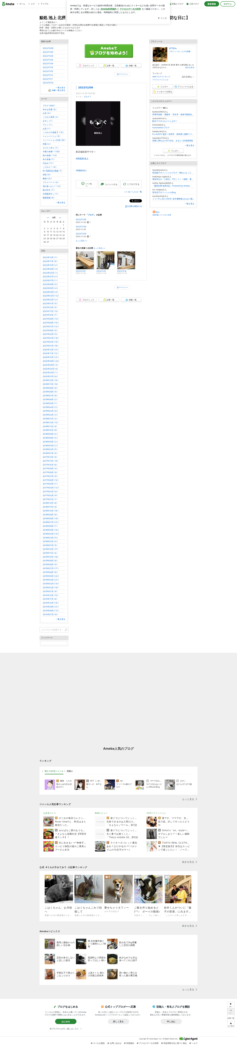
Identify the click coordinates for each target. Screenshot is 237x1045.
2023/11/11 (48, 79)
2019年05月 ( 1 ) (50, 403)
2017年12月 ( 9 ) (50, 457)
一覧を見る (189, 145)
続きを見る (189, 67)
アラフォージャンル (160, 80)
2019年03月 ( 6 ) (50, 411)
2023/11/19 (48, 67)
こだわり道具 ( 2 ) (50, 117)
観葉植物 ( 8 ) (48, 197)
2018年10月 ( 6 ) (50, 430)
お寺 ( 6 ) (46, 113)
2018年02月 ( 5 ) (50, 449)
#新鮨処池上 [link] (82, 158)
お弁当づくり (49, 813)
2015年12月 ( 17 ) (50, 549)
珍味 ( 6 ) (46, 174)
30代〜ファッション (156, 813)
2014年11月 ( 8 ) (50, 599)
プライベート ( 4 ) (50, 182)
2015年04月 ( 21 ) (51, 580)
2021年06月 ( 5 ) (50, 330)
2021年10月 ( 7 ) (50, 315)
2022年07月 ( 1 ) (50, 280)
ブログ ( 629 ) (49, 105)
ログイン (228, 4)
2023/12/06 (85, 87)
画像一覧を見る (58, 90)
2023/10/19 (48, 82)
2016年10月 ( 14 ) (50, 511)
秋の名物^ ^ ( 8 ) (50, 155)
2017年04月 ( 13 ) (51, 487)
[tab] (54, 771)
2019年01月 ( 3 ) (50, 418)
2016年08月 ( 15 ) (50, 518)
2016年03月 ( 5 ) (50, 537)
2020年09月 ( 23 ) (51, 361)
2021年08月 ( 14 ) (51, 322)
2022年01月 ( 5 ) (50, 303)
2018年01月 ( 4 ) (50, 453)
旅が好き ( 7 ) (48, 190)
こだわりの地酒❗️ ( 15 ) (53, 132)
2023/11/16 (48, 71)
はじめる (66, 1021)
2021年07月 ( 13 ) (51, 326)
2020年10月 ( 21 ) (51, 357)
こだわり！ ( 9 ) (49, 167)
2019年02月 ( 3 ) (50, 415)
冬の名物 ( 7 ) (48, 159)
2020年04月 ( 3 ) (50, 365)
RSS (157, 212)
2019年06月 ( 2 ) (50, 399)
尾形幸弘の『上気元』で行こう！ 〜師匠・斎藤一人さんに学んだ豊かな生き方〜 (173, 179)
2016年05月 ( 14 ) (51, 530)
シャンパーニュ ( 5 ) (51, 136)
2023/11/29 (81, 219)
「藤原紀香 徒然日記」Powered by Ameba (171, 186)
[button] (231, 1024)
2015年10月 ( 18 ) (50, 557)
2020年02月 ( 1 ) (50, 372)
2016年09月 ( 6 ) (50, 514)
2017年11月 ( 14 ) (50, 461)
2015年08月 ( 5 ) (50, 564)
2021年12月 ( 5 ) (50, 307)
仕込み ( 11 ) (48, 163)
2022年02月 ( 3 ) (50, 299)
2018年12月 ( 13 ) (50, 422)
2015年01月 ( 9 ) (50, 591)
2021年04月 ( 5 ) (50, 334)
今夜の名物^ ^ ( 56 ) (51, 151)
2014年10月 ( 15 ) (50, 603)
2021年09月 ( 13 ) (51, 319)
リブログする (133, 184)
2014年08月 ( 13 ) (51, 610)
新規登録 (211, 4)
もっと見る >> (81, 241)
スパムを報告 (99, 1043)
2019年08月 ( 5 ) (50, 391)
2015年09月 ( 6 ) (50, 560)
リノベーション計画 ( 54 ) (54, 140)
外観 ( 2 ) (46, 144)
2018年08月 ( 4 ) (50, 438)
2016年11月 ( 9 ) (50, 507)
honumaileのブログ (160, 127)
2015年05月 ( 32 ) (51, 576)
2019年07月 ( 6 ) (50, 395)
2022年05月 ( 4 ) (50, 288)
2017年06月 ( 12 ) (50, 480)
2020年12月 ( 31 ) (51, 349)
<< (48, 217)
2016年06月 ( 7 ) (50, 526)
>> (60, 217)
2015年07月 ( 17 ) (50, 568)
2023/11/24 (81, 233)
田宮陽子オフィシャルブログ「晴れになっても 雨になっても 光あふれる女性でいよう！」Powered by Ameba (173, 172)
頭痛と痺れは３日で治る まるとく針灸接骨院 (172, 140)
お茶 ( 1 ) (46, 128)
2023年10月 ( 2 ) (50, 265)
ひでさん (173, 48)
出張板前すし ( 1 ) (50, 194)
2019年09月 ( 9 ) (50, 388)
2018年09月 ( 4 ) (50, 434)
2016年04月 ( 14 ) (51, 534)
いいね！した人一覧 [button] (133, 191)
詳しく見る (118, 1021)
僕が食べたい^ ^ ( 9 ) (52, 186)
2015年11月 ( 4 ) (50, 553)
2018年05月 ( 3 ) (50, 441)
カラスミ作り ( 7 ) (50, 148)
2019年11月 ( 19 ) (50, 384)
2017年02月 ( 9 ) (50, 495)
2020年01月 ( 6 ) (50, 376)
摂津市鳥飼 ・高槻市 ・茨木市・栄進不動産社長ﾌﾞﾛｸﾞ (173, 114)
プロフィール (174, 51)
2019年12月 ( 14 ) (50, 380)
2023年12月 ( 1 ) (50, 257)
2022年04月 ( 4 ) (50, 292)
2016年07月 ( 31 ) (51, 522)
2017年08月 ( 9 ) (50, 472)
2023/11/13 (48, 75)
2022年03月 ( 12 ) (51, 296)
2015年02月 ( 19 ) (50, 587)
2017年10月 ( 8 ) (50, 465)
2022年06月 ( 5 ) (50, 284)
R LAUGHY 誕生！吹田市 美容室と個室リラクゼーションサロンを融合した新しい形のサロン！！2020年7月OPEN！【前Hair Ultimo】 (173, 134)
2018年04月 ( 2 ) (50, 445)
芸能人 (70, 771)
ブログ (86, 96)
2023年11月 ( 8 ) (50, 261)
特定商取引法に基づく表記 (175, 1043)
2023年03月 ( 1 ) (50, 273)
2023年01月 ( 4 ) (50, 276)
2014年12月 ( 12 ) (50, 595)
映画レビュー (101, 813)
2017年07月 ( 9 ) (50, 476)
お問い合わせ (115, 1043)
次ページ (122, 74)
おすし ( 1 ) (47, 121)
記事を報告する (135, 206)
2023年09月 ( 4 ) (50, 269)
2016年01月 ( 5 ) (50, 545)
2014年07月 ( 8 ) (50, 614)
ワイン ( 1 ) (47, 125)
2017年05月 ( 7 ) (50, 484)
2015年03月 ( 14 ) (51, 583)
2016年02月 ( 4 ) (50, 541)
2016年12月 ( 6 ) (50, 503)
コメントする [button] (111, 184)
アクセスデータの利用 (148, 1043)
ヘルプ (195, 1043)
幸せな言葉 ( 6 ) (49, 109)
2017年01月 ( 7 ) (50, 499)
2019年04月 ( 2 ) (50, 407)
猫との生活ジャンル (54, 771)
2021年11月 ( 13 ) (50, 311)
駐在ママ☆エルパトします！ (165, 121)
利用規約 (130, 1043)
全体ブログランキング (161, 76)
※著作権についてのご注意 (161, 215)
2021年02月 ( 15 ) (50, 342)
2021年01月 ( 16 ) (50, 346)
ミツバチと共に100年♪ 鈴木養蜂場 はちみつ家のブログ (173, 199)
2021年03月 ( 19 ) (51, 338)
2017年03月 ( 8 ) (50, 491)
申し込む (171, 1021)
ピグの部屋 (186, 51)
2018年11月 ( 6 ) (50, 426)
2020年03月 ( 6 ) (50, 369)
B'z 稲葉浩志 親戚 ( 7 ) (52, 171)
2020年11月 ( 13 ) (50, 353)
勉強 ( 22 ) (47, 178)
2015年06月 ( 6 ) (50, 572)
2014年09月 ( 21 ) (51, 606)
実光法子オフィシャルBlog (164, 192)
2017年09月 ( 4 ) (50, 468)
